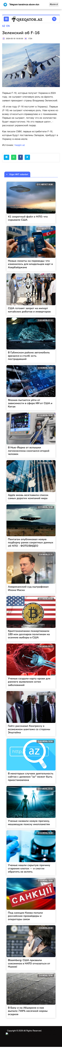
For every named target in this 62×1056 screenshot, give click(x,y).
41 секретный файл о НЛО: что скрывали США (28, 218)
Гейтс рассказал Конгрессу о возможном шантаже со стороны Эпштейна (29, 729)
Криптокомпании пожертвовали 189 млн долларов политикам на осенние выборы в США (29, 634)
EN (8, 26)
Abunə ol (54, 4)
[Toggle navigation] (6, 19)
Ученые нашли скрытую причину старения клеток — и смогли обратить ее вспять (29, 868)
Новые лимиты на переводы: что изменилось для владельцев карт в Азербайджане (30, 264)
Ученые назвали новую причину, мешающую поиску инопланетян (29, 822)
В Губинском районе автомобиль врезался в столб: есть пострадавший (29, 356)
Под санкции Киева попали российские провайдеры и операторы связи (25, 916)
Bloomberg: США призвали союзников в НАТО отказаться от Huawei (29, 963)
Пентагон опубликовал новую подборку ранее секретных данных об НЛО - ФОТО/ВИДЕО (30, 543)
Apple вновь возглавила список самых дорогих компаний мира (28, 496)
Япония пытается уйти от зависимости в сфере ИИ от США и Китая (30, 403)
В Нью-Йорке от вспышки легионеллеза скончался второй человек (28, 451)
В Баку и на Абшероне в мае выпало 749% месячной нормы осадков (28, 1011)
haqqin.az (20, 145)
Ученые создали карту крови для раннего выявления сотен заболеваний (29, 682)
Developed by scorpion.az (40, 1034)
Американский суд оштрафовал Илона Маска (28, 588)
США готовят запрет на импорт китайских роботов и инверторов (29, 310)
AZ (3, 26)
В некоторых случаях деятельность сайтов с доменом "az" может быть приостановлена (30, 777)
